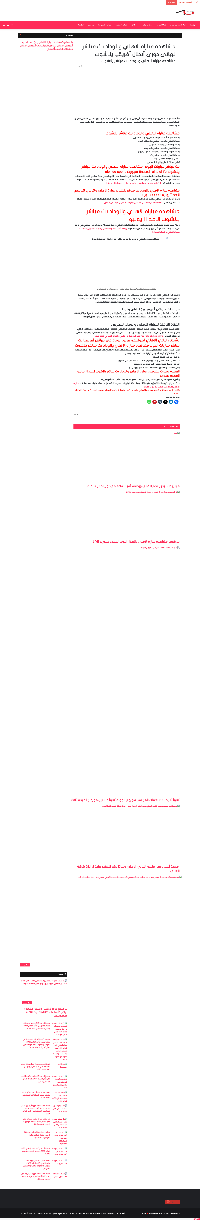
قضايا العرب (161, 25)
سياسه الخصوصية (104, 25)
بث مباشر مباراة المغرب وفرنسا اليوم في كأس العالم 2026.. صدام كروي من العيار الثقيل (35, 1078)
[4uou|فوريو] (187, 12)
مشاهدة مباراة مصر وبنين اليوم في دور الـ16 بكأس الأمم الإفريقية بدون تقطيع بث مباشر (35, 1176)
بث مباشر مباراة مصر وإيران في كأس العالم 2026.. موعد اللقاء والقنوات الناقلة (35, 1151)
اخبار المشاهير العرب (178, 25)
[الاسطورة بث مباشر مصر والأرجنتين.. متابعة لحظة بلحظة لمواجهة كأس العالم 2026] (59, 1096)
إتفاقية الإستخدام (121, 25)
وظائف (133, 25)
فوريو (144, 1213)
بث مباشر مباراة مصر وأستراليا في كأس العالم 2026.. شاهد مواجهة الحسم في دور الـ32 (36, 1121)
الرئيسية (193, 25)
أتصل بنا (81, 25)
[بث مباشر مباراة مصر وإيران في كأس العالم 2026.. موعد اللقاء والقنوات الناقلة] (59, 1152)
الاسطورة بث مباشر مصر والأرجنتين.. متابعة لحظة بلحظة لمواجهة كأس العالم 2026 (36, 1095)
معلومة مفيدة (147, 25)
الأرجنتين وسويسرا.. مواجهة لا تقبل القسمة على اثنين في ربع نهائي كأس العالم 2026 (35, 1066)
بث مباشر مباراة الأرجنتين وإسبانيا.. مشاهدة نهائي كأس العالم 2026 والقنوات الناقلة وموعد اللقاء (45, 1012)
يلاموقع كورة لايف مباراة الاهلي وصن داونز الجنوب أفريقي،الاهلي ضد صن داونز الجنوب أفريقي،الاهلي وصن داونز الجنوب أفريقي (46, 45)
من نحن (91, 25)
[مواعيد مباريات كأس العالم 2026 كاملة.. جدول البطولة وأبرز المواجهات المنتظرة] (59, 1138)
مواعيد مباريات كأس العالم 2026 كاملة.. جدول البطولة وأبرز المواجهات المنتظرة (37, 1135)
